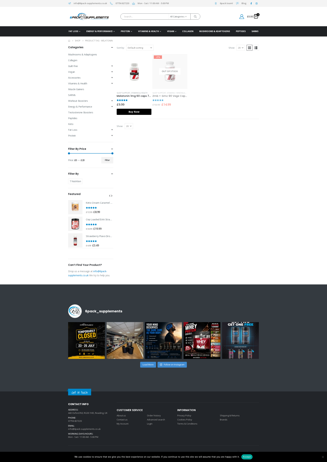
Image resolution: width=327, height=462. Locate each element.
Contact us (122, 419)
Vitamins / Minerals (176, 93)
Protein (125, 31)
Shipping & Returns (230, 415)
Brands (223, 419)
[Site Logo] (84, 16)
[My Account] (242, 16)
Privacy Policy (184, 415)
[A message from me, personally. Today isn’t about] (125, 340)
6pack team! (226, 3)
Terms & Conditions (187, 423)
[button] (249, 48)
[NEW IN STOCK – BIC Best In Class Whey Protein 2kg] (202, 340)
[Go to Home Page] (69, 41)
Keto (70, 124)
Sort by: (120, 47)
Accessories (74, 77)
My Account (122, 423)
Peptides (241, 31)
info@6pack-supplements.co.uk (90, 3)
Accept (247, 456)
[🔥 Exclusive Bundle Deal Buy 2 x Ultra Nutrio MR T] (240, 340)
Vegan (170, 31)
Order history (154, 415)
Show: (232, 47)
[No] (322, 457)
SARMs (255, 31)
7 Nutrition (75, 181)
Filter (107, 160)
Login (149, 423)
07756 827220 (122, 3)
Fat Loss (73, 31)
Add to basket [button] (146, 60)
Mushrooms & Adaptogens (214, 31)
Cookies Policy (184, 419)
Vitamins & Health (148, 31)
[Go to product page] (134, 71)
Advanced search (156, 419)
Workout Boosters (78, 100)
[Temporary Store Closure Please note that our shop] (86, 340)
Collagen (187, 31)
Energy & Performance (99, 31)
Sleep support (123, 93)
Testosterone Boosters (80, 112)
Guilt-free (73, 66)
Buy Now (134, 111)
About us (121, 415)
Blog (244, 3)
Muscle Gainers (76, 89)
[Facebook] (251, 3)
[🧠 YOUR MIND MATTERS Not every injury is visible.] (163, 340)
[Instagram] (256, 3)
